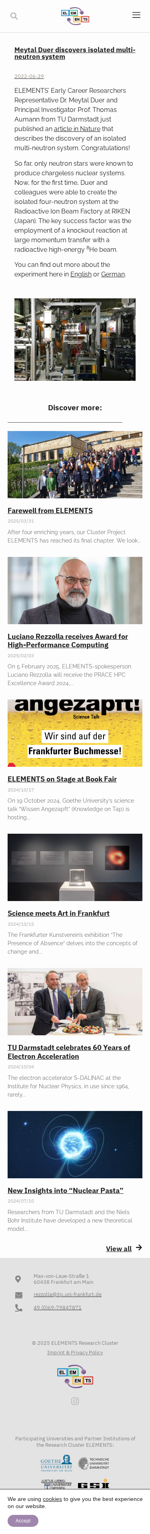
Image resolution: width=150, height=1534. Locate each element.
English (81, 274)
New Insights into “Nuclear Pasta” (66, 1190)
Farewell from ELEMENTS (50, 510)
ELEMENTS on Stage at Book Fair (62, 779)
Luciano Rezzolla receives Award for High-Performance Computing (68, 641)
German (113, 274)
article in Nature (77, 129)
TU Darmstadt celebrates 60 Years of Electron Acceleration (69, 1052)
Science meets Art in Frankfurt (59, 913)
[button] (13, 16)
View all (119, 1248)
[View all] (139, 1247)
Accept (23, 1521)
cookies (52, 1499)
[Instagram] (75, 1401)
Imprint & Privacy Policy (75, 1352)
